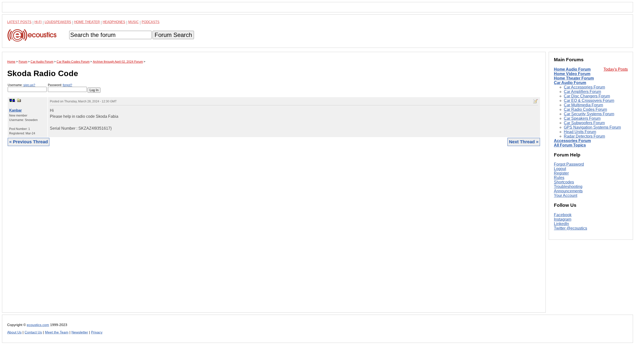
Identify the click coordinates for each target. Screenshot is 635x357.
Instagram (562, 219)
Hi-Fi (38, 22)
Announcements (568, 191)
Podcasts (150, 22)
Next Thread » (524, 141)
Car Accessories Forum (584, 87)
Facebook (563, 215)
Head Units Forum (580, 132)
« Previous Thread (28, 141)
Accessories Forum (572, 141)
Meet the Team (56, 332)
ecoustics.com (38, 325)
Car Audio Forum (570, 83)
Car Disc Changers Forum (587, 96)
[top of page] (10, 100)
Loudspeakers (58, 22)
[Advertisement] (156, 233)
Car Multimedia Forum (583, 105)
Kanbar (15, 110)
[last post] (13, 100)
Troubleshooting (568, 186)
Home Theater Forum (574, 78)
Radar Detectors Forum (584, 136)
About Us (14, 332)
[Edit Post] (535, 101)
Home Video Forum (572, 74)
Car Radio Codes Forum (585, 109)
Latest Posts (19, 22)
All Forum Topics (570, 145)
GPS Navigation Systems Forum (592, 127)
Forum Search (173, 34)
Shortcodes (564, 182)
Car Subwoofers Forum (584, 123)
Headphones (114, 22)
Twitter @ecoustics (570, 228)
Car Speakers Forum (582, 118)
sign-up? (29, 85)
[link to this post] (19, 100)
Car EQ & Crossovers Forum (589, 100)
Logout (560, 169)
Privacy (96, 332)
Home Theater (87, 22)
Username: (21, 85)
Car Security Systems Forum (589, 114)
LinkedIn (561, 224)
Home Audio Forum (572, 69)
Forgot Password (569, 164)
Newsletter (79, 332)
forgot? (67, 85)
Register (561, 173)
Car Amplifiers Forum (582, 91)
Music (133, 22)
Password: (60, 85)
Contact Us (33, 332)
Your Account (565, 195)
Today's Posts (615, 69)
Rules (559, 178)
